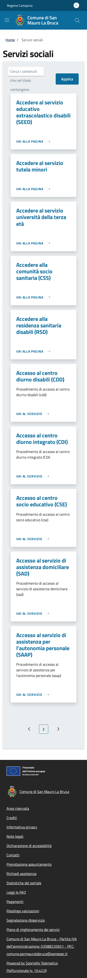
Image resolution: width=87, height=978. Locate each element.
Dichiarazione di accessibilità (29, 845)
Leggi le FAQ (16, 892)
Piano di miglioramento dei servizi (33, 929)
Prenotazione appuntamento (29, 864)
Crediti (11, 817)
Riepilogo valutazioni (22, 911)
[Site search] (77, 20)
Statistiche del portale (23, 883)
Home (10, 40)
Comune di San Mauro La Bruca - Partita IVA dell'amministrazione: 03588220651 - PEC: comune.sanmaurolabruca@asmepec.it (41, 946)
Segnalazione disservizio (25, 920)
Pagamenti (14, 901)
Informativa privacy (21, 827)
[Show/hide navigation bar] (7, 20)
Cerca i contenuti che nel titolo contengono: (23, 80)
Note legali (14, 836)
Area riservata (17, 808)
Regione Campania (19, 5)
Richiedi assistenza (21, 873)
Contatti (12, 855)
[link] (34, 141)
